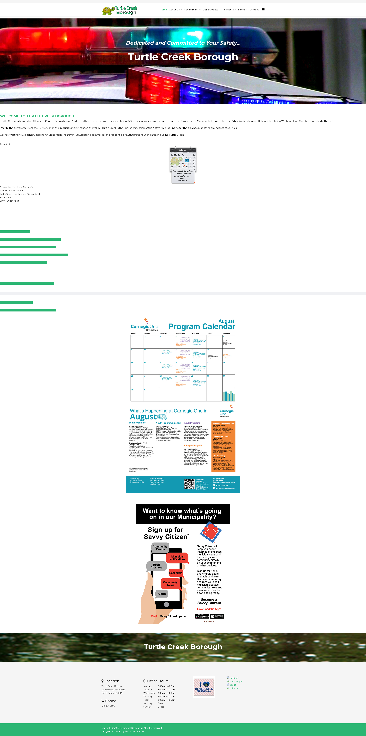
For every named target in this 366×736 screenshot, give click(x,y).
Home (163, 9)
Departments (210, 9)
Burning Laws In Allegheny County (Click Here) (23, 262)
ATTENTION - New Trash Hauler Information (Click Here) (28, 247)
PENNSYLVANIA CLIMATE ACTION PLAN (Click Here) (27, 283)
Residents (228, 9)
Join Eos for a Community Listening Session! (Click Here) (28, 310)
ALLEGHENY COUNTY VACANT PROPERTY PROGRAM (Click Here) (34, 255)
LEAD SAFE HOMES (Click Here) (16, 302)
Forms (241, 9)
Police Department (183, 78)
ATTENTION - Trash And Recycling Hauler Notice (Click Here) (30, 239)
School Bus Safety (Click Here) (15, 231)
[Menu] (263, 9)
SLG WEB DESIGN (134, 731)
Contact (254, 9)
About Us (174, 9)
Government (191, 9)
